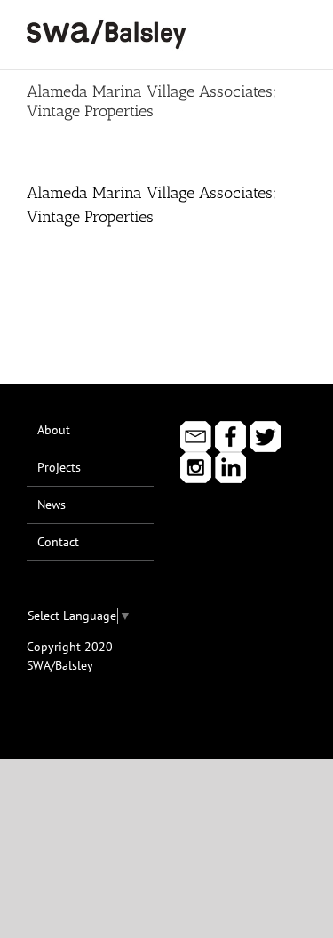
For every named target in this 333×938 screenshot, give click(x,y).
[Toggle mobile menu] (299, 27)
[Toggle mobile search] (267, 27)
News (51, 505)
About (53, 430)
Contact (58, 542)
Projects (59, 467)
